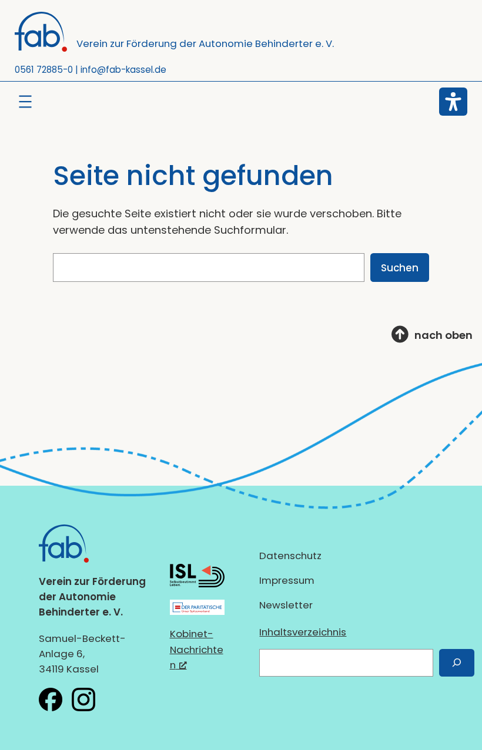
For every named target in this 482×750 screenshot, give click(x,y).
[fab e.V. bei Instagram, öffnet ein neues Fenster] (83, 699)
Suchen (400, 268)
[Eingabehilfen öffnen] (453, 102)
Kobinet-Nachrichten (196, 649)
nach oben (443, 335)
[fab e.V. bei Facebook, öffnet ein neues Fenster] (50, 699)
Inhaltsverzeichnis (302, 632)
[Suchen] (456, 663)
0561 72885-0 (44, 69)
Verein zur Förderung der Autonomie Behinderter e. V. (205, 43)
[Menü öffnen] (25, 101)
